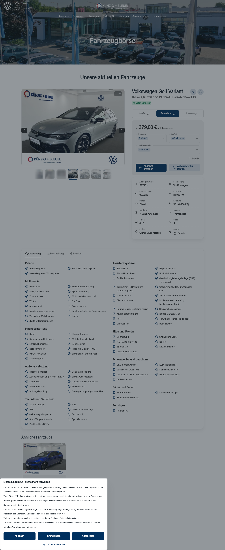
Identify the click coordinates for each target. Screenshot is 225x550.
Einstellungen (53, 536)
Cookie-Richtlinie (57, 544)
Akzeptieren (88, 536)
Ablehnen (19, 536)
